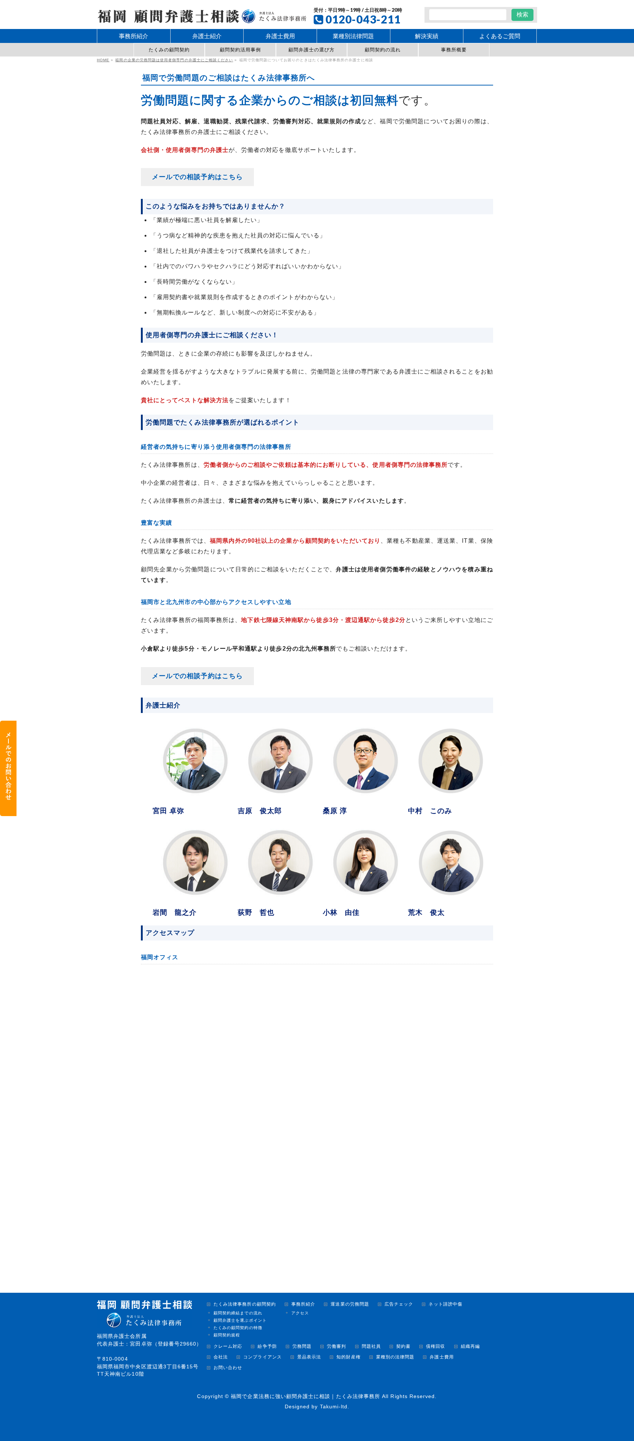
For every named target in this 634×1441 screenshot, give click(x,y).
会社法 (221, 1357)
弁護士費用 (441, 1357)
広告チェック (399, 1304)
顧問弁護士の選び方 (311, 49)
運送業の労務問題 (350, 1304)
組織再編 (470, 1346)
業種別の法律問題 (395, 1357)
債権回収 (435, 1346)
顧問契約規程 (227, 1335)
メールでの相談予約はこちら (197, 177)
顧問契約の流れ (383, 49)
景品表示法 (309, 1357)
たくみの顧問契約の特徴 (238, 1327)
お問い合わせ (228, 1367)
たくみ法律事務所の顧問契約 (245, 1304)
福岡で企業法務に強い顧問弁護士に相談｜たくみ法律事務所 (305, 1396)
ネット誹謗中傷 (445, 1304)
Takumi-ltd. (335, 1406)
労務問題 (301, 1346)
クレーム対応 (228, 1346)
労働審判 (336, 1346)
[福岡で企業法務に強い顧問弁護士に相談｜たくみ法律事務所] (201, 15)
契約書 (403, 1346)
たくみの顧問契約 (169, 49)
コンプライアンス (262, 1357)
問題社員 (371, 1346)
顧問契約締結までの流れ (238, 1313)
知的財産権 (348, 1357)
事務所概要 (454, 49)
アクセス (300, 1313)
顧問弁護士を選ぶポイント (240, 1320)
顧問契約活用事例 (240, 49)
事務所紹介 (303, 1304)
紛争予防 (267, 1346)
